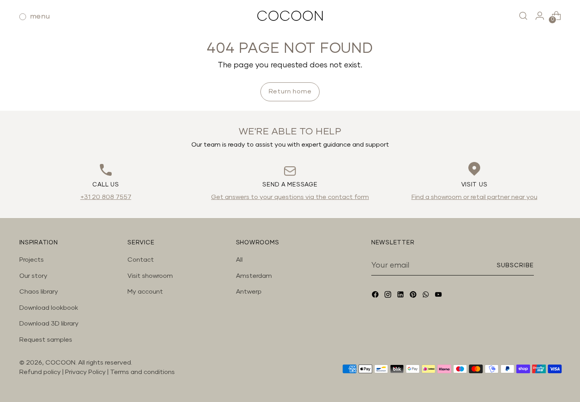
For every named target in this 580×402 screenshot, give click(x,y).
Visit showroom (150, 276)
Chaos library (38, 291)
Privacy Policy (86, 372)
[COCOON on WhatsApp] (426, 295)
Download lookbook (48, 308)
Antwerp (249, 291)
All (239, 260)
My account (145, 291)
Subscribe (515, 265)
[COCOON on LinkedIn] (401, 295)
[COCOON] (290, 16)
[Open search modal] (523, 16)
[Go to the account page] (540, 16)
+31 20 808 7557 (105, 197)
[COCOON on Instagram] (388, 295)
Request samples (45, 340)
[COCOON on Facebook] (376, 295)
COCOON (60, 362)
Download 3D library (49, 323)
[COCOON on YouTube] (439, 295)
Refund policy (40, 372)
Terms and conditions (142, 372)
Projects (31, 260)
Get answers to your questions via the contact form (290, 197)
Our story (33, 276)
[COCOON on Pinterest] (414, 295)
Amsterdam (254, 276)
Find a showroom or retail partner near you (474, 197)
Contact (140, 260)
